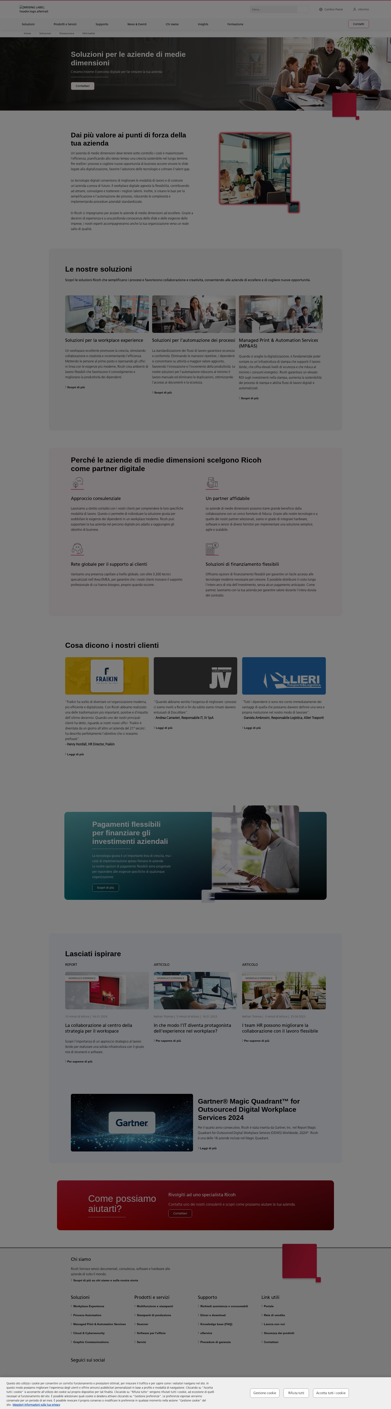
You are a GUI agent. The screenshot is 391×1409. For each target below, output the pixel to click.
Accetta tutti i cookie (331, 1393)
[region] (195, 1393)
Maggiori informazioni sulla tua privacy (36, 1405)
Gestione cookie (264, 1393)
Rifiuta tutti (296, 1393)
